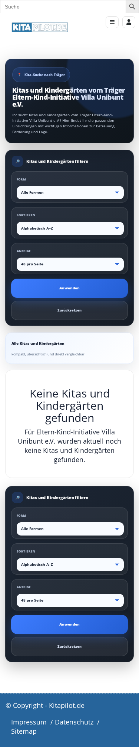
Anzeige (24, 251)
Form (21, 179)
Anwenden (69, 288)
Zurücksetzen (69, 310)
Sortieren (26, 215)
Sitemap (24, 731)
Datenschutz (74, 721)
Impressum (29, 721)
